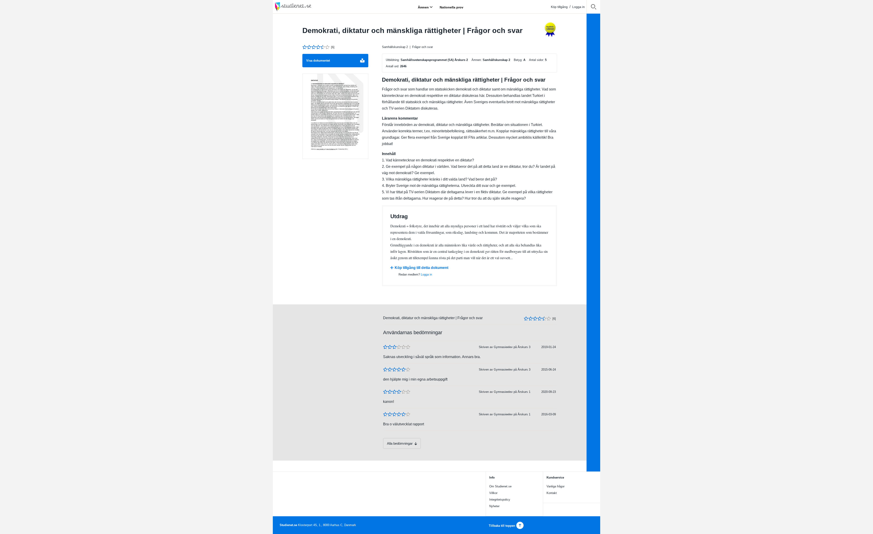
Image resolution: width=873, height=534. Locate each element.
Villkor (493, 493)
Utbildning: (393, 60)
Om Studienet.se (500, 486)
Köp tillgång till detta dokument (421, 268)
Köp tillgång (559, 7)
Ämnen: (477, 60)
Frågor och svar (422, 47)
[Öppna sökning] (593, 7)
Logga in (578, 7)
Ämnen (423, 7)
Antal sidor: (536, 60)
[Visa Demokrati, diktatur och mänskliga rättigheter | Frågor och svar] (335, 116)
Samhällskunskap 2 (395, 47)
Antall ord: (392, 66)
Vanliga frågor (555, 486)
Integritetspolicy (499, 499)
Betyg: (518, 60)
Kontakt (552, 493)
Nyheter (494, 506)
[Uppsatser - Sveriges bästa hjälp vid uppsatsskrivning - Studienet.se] (304, 6)
